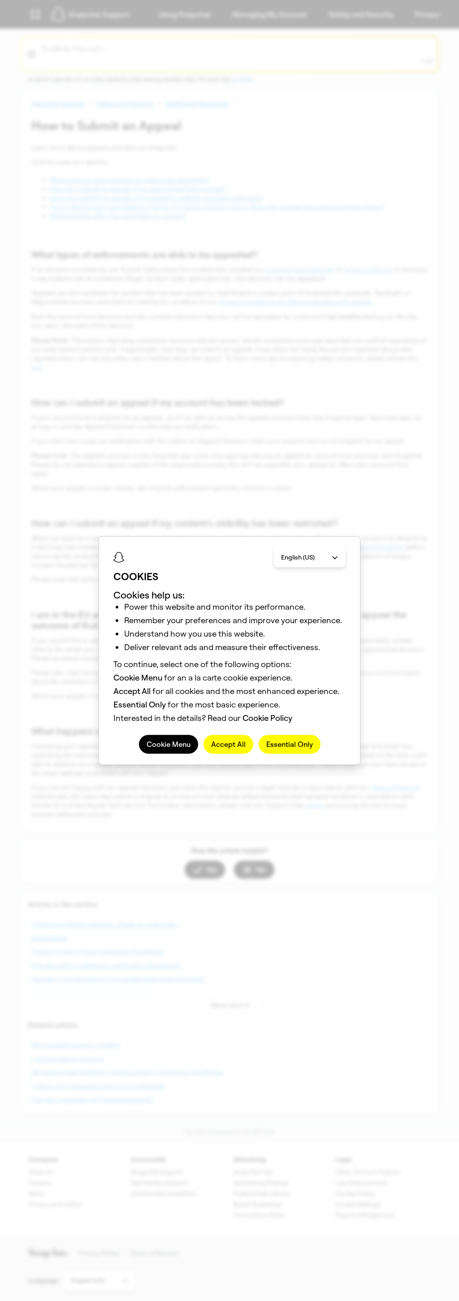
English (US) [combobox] (298, 557)
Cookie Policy (267, 718)
